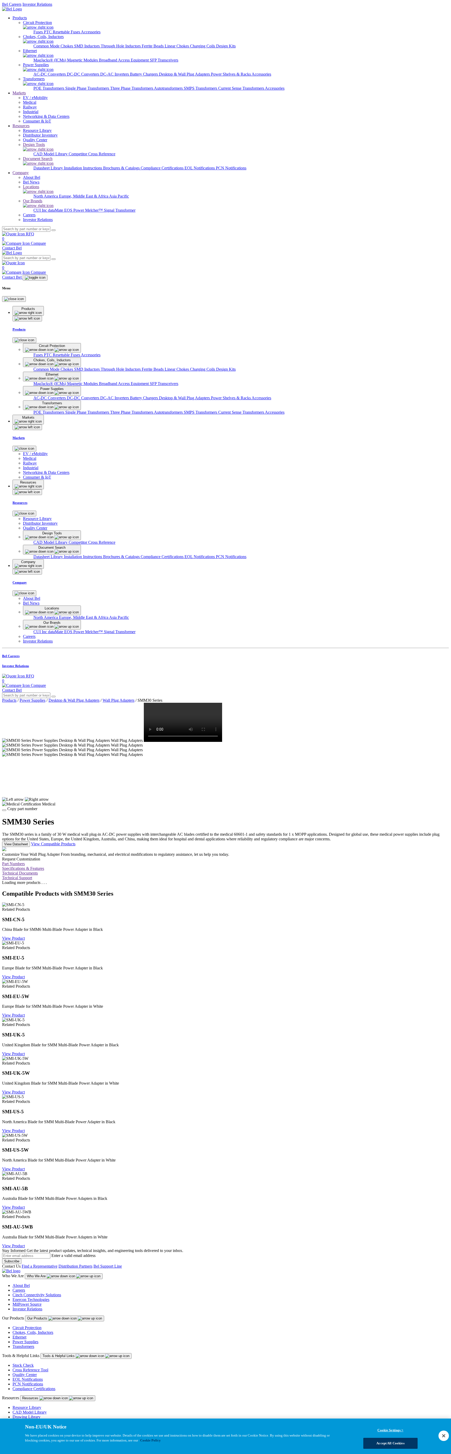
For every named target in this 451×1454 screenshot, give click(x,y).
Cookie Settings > (390, 1430)
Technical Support (17, 878)
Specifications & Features (23, 868)
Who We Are (37, 1276)
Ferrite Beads (153, 46)
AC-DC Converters (50, 74)
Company (21, 172)
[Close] (14, 299)
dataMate (56, 210)
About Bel (21, 1285)
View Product (13, 938)
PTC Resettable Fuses (62, 32)
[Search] (53, 230)
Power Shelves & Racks (231, 74)
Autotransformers (169, 88)
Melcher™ (94, 210)
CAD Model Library (51, 154)
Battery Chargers (144, 74)
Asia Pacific (119, 196)
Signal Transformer (119, 210)
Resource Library (27, 1407)
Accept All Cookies (390, 1443)
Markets (19, 93)
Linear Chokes (177, 46)
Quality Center (25, 1374)
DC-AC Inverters (115, 74)
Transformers (23, 1346)
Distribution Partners (75, 1266)
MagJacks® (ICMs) (50, 60)
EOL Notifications (200, 168)
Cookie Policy (150, 1440)
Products (20, 18)
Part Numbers (13, 864)
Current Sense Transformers (241, 88)
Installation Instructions (83, 168)
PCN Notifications (231, 168)
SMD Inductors (87, 46)
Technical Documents (20, 873)
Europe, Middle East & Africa (84, 196)
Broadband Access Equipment (124, 60)
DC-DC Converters (83, 74)
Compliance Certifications (163, 168)
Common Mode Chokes (53, 46)
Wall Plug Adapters (118, 700)
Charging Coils (203, 46)
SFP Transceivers (164, 60)
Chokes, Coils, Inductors (33, 1332)
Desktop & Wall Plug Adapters (185, 74)
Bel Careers (11, 4)
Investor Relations (37, 4)
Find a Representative (39, 1266)
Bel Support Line (107, 1266)
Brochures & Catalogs (122, 168)
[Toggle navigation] (35, 277)
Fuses (38, 32)
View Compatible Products (53, 844)
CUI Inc (40, 210)
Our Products (37, 1318)
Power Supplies (32, 700)
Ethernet (19, 1337)
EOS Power (74, 210)
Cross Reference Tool (30, 1370)
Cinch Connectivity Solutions (37, 1295)
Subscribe (11, 1261)
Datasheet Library (48, 168)
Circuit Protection (27, 1327)
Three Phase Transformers (132, 88)
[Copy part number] (4, 810)
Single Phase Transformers (87, 88)
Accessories (90, 32)
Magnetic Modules (83, 60)
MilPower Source (27, 1304)
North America (46, 196)
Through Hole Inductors (121, 46)
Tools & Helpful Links (59, 1356)
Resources (21, 126)
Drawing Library (26, 1417)
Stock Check (23, 1365)
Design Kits (226, 46)
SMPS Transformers (201, 88)
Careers (19, 1290)
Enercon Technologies (31, 1299)
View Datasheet (16, 844)
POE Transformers (49, 88)
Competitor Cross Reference (92, 154)
